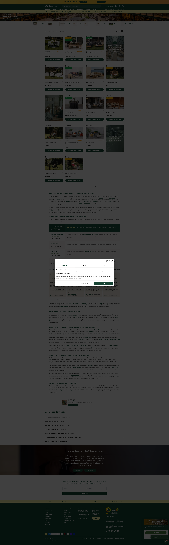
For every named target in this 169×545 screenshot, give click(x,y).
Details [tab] (84, 265)
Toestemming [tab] (65, 265)
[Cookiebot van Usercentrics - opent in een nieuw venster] (107, 261)
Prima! (103, 283)
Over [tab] (104, 265)
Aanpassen (83, 283)
